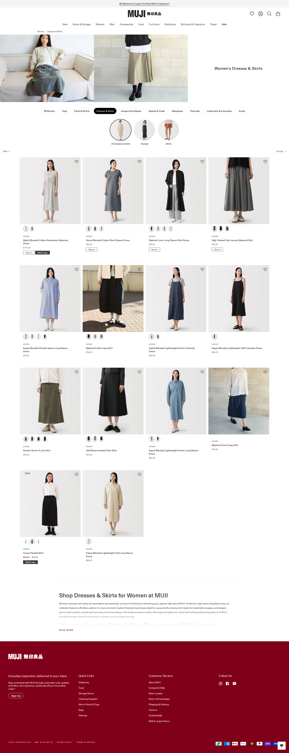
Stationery (84, 682)
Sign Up (16, 696)
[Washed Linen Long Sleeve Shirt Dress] (176, 190)
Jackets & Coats (157, 111)
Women (40, 31)
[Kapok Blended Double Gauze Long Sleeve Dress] (50, 298)
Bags (81, 710)
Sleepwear (177, 111)
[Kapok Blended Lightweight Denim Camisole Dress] (176, 298)
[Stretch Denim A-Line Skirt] (50, 401)
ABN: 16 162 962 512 (44, 742)
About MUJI (155, 682)
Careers (153, 710)
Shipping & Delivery (159, 704)
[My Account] (260, 14)
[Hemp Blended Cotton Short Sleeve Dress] (113, 190)
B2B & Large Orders (159, 721)
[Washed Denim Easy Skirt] (238, 401)
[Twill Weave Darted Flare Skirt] (113, 401)
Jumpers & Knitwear (131, 111)
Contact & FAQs (157, 688)
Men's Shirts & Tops (89, 704)
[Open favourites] (282, 746)
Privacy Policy (64, 742)
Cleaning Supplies (88, 699)
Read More (66, 630)
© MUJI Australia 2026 (19, 742)
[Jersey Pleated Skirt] (50, 503)
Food (81, 688)
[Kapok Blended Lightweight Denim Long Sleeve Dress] (176, 401)
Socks (242, 111)
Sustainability (155, 715)
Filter (5, 151)
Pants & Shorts (81, 111)
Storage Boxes (86, 693)
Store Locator (156, 693)
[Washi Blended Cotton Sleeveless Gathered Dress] (50, 190)
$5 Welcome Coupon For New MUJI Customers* (144, 3)
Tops (64, 111)
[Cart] (278, 14)
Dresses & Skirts (54, 31)
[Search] (269, 14)
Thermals (195, 111)
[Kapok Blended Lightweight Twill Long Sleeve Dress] (113, 503)
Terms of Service (86, 742)
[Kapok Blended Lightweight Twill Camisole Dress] (238, 298)
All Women (49, 111)
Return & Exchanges (159, 699)
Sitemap (83, 715)
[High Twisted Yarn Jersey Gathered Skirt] (238, 190)
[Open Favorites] (252, 14)
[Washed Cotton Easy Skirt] (113, 298)
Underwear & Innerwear (219, 111)
